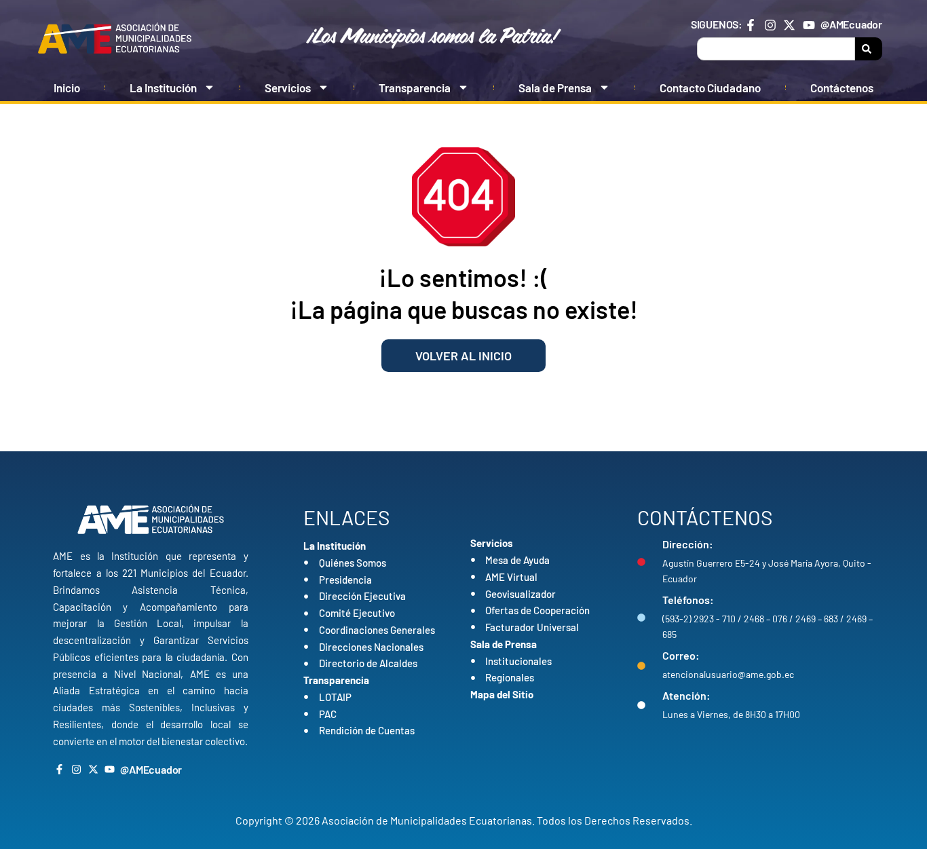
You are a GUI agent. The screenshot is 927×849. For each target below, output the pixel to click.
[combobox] (776, 48)
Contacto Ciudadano (710, 87)
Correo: (681, 655)
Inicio (67, 87)
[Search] (868, 48)
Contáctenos (841, 87)
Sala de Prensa (555, 87)
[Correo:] (641, 666)
